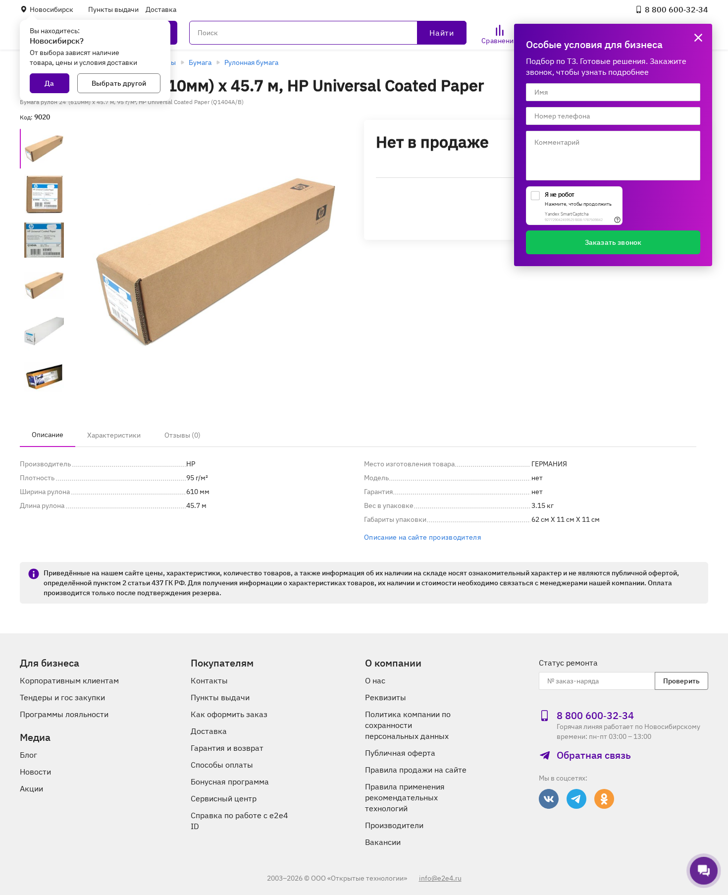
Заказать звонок (613, 242)
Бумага (200, 62)
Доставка (161, 9)
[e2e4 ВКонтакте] (549, 799)
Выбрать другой (119, 83)
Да (49, 83)
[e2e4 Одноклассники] (604, 799)
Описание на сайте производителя (422, 537)
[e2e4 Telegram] (576, 799)
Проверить (681, 680)
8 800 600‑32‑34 (676, 9)
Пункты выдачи (113, 9)
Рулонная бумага (251, 62)
